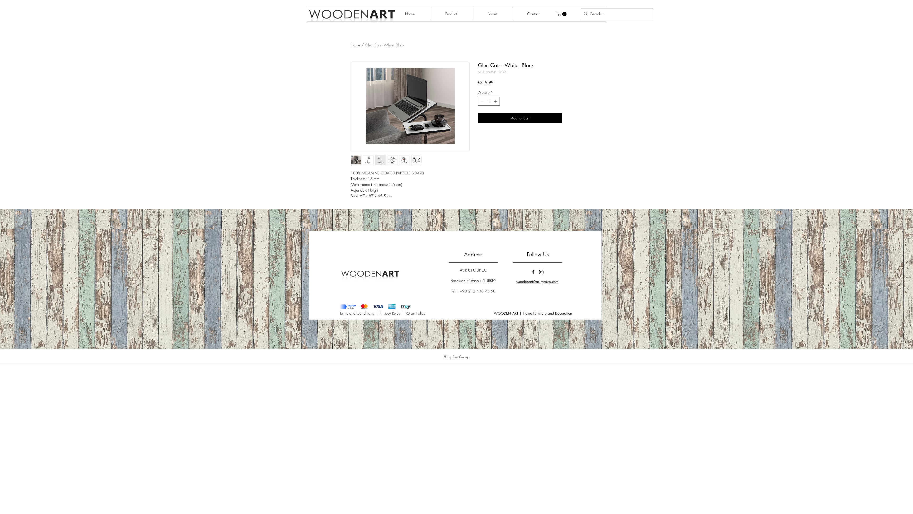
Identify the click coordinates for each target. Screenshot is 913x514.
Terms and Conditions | (360, 313)
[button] (562, 14)
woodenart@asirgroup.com (537, 281)
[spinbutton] (489, 101)
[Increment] (496, 101)
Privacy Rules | (393, 313)
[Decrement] (482, 101)
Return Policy (415, 313)
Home (355, 45)
